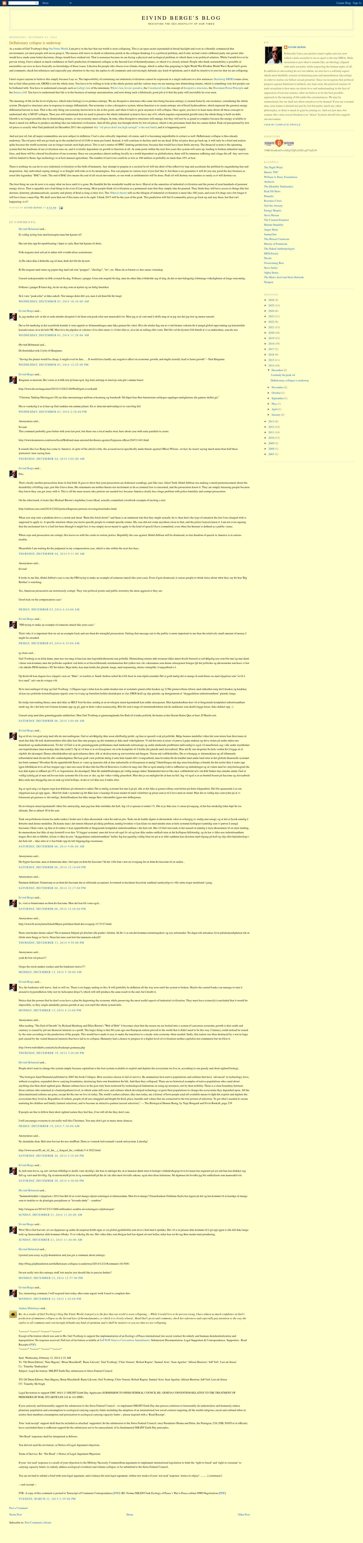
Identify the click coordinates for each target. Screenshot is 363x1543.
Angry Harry (271, 229)
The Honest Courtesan (276, 239)
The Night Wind (273, 167)
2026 (271, 300)
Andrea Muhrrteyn (29, 1308)
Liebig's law (83, 88)
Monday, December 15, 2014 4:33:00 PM (50, 1010)
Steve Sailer (271, 268)
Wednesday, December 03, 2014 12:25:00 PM (54, 364)
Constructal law (157, 88)
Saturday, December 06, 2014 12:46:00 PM (52, 909)
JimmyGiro (270, 234)
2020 (271, 332)
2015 (271, 360)
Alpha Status (271, 272)
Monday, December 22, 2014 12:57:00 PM (51, 1278)
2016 (271, 354)
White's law (116, 88)
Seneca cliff (20, 92)
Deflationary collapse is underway (290, 380)
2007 (271, 454)
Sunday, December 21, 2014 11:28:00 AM (50, 1214)
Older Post (244, 1514)
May (275, 403)
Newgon (268, 282)
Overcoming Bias (274, 263)
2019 (271, 338)
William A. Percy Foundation (280, 177)
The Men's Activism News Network (284, 277)
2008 (271, 448)
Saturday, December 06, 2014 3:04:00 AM (51, 721)
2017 (271, 349)
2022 (271, 322)
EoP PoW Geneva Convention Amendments (125, 1340)
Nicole (268, 258)
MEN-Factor (271, 253)
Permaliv (269, 196)
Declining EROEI (224, 79)
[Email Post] (60, 208)
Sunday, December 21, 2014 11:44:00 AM (50, 1240)
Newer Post (15, 1514)
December (278, 370)
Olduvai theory (118, 193)
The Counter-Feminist (276, 220)
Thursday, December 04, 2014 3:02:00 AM (52, 459)
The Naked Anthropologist (279, 248)
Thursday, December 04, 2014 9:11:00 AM (52, 554)
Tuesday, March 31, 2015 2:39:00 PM (47, 1499)
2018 (271, 343)
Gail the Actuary (273, 205)
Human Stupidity (274, 224)
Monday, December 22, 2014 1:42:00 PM (50, 1299)
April (275, 409)
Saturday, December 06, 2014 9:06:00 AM (51, 846)
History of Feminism (275, 244)
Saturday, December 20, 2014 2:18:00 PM (51, 1155)
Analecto (269, 181)
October (276, 393)
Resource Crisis (273, 201)
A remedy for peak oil (283, 375)
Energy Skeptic (272, 210)
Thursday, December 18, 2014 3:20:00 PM (51, 1053)
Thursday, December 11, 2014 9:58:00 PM (51, 942)
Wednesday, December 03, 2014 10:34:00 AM (54, 301)
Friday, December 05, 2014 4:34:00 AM (49, 609)
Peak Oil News (272, 191)
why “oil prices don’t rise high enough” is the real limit (124, 127)
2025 (271, 305)
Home (129, 1514)
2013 (271, 421)
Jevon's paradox (133, 88)
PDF (32, 1344)
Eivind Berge (26, 311)
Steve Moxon (271, 215)
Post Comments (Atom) (38, 1522)
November (278, 387)
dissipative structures (196, 88)
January (276, 414)
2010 (271, 438)
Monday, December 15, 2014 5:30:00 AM (50, 972)
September (278, 398)
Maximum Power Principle (228, 88)
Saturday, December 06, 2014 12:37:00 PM (52, 888)
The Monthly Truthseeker (278, 186)
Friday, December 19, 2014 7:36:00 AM (49, 1126)
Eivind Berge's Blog (181, 17)
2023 (271, 316)
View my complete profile (282, 125)
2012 (271, 427)
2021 (271, 327)
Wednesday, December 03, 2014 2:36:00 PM (53, 411)
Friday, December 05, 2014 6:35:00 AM (49, 643)
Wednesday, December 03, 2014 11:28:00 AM (54, 335)
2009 (271, 443)
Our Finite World (58, 48)
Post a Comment (18, 1508)
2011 (271, 432)
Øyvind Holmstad (29, 229)
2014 (271, 365)
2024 (271, 311)
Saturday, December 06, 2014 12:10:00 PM (52, 867)
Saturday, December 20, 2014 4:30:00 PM (51, 1180)
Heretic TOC (271, 172)
